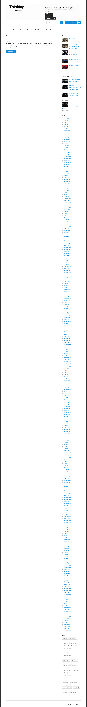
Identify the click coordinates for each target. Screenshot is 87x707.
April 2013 (66, 421)
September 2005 (67, 594)
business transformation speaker (69, 650)
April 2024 (66, 171)
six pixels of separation (67, 689)
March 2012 (66, 446)
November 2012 (67, 431)
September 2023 (67, 185)
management (71, 672)
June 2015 (66, 372)
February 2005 (67, 607)
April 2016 (66, 353)
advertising (65, 638)
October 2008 (67, 524)
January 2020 (67, 268)
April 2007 (66, 558)
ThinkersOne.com (50, 29)
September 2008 (67, 526)
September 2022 (67, 207)
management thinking (67, 680)
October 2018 (67, 296)
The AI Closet (72, 38)
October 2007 (67, 546)
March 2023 (66, 196)
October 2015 (67, 365)
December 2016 (67, 338)
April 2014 (66, 399)
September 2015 (67, 367)
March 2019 (66, 287)
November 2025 (67, 135)
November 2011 (67, 454)
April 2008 (66, 535)
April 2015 (66, 376)
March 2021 (66, 242)
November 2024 (67, 158)
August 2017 (67, 323)
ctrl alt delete (70, 653)
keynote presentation (67, 670)
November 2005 (67, 590)
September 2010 (67, 480)
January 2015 (67, 382)
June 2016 (66, 349)
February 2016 (67, 357)
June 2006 (66, 577)
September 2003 (67, 630)
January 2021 (67, 245)
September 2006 (67, 571)
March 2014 (66, 401)
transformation (65, 694)
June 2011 (66, 463)
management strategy (67, 677)
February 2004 (67, 624)
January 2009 (67, 518)
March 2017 (66, 332)
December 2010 (67, 474)
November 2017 (67, 317)
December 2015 (67, 361)
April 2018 (66, 308)
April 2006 (66, 581)
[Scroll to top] (84, 704)
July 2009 (66, 507)
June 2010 (66, 486)
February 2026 (67, 130)
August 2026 (67, 118)
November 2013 (67, 408)
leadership (65, 672)
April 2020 (66, 262)
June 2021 (66, 236)
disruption (74, 662)
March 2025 (66, 151)
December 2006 (67, 565)
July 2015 (66, 370)
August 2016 (67, 346)
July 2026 (66, 120)
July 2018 (66, 302)
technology (65, 692)
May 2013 (66, 420)
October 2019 (67, 274)
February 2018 (67, 312)
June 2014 (66, 395)
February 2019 (67, 289)
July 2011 (66, 461)
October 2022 (67, 206)
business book (65, 643)
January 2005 (67, 609)
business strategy (74, 645)
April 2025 (66, 149)
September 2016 (67, 344)
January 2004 (67, 626)
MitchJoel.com (39, 29)
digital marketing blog (67, 662)
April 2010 (66, 490)
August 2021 (67, 232)
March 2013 (66, 423)
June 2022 (66, 213)
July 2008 (66, 529)
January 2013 (67, 427)
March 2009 (66, 514)
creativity (64, 653)
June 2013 (66, 418)
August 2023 (67, 187)
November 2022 (67, 204)
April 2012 (66, 444)
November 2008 (67, 522)
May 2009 (66, 510)
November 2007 (67, 545)
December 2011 (67, 452)
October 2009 (67, 501)
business (68, 640)
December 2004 (67, 611)
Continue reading (10, 51)
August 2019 (67, 278)
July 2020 (66, 257)
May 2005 (66, 601)
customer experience (67, 655)
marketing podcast (73, 682)
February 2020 (67, 266)
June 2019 (66, 281)
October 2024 (67, 160)
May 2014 (66, 397)
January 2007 (67, 563)
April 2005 (66, 603)
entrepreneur (74, 665)
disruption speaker (66, 665)
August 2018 (67, 300)
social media (75, 689)
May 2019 (66, 283)
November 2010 (67, 476)
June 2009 (66, 509)
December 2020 (67, 247)
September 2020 (67, 253)
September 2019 (67, 276)
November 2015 (67, 363)
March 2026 (66, 128)
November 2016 (67, 340)
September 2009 (67, 503)
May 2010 (66, 488)
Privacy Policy (76, 704)
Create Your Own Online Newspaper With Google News (29, 43)
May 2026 (66, 124)
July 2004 (66, 620)
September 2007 (67, 548)
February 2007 (67, 562)
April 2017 (66, 331)
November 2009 (67, 499)
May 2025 (66, 147)
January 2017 (67, 336)
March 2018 (66, 310)
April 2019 (66, 285)
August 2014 (67, 391)
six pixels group (76, 687)
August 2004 (67, 618)
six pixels (70, 687)
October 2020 (67, 251)
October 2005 (67, 592)
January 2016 (67, 359)
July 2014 (66, 393)
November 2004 (67, 613)
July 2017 (66, 325)
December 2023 (67, 179)
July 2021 (66, 234)
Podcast (15, 29)
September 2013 (67, 412)
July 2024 (66, 166)
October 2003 (67, 628)
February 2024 (67, 175)
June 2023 (66, 190)
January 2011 (67, 473)
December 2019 (67, 270)
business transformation (67, 648)
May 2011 (66, 465)
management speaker (67, 675)
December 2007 (67, 543)
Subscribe (29, 29)
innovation (70, 667)
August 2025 (67, 141)
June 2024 (66, 168)
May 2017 (66, 329)
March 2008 (66, 537)
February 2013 (67, 425)
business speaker (66, 645)
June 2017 (66, 327)
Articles (22, 29)
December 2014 (67, 384)
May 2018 (66, 306)
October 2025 (67, 137)
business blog (74, 640)
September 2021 (67, 230)
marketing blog (65, 682)
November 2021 (67, 226)
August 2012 (67, 437)
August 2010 (67, 482)
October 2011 (67, 456)
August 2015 (67, 368)
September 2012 (67, 435)
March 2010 (66, 492)
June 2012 (66, 440)
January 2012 (67, 450)
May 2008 (66, 533)
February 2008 (67, 539)
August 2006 (67, 573)
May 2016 (66, 351)
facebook (64, 667)
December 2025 (67, 134)
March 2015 (66, 378)
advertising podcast (72, 638)
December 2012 (67, 429)
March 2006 (66, 582)
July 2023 (66, 189)
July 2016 (66, 348)
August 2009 (67, 505)
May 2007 (66, 556)
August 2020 (67, 255)
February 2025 (67, 152)
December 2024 (67, 156)
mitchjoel (64, 687)
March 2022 (66, 219)
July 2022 (66, 211)
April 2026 (66, 126)
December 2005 (67, 588)
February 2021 (67, 243)
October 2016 (67, 342)
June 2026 (66, 122)
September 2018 (67, 298)
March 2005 (66, 605)
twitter (71, 694)
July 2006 (66, 575)
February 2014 (67, 402)
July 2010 (66, 484)
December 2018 (67, 293)
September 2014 (67, 389)
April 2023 (66, 194)
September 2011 (67, 457)
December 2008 (67, 520)
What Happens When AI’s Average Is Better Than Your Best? (74, 46)
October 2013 (67, 410)
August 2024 (67, 164)
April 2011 (66, 467)
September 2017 (67, 321)
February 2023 (67, 198)
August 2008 (67, 527)
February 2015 (67, 380)
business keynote (73, 643)
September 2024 (67, 162)
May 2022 (66, 215)
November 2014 (67, 385)
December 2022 (67, 202)
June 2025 (66, 145)
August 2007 (67, 550)
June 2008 (66, 531)
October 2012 (67, 433)
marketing (74, 680)
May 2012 (66, 442)
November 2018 (67, 295)
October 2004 (67, 615)
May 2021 (66, 238)
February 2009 (67, 516)
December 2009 (67, 497)
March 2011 (66, 469)
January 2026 (67, 132)
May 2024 (66, 170)
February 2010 (67, 493)
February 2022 (67, 221)
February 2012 (67, 448)
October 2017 (67, 319)
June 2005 (66, 599)
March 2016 (66, 355)
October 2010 (67, 478)
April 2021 (66, 240)
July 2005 (66, 598)
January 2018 (67, 313)
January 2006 (67, 586)
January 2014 (67, 404)
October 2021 (67, 228)
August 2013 (67, 414)
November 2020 (67, 249)
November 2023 (67, 181)
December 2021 (67, 224)
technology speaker (72, 692)
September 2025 (67, 139)
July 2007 (66, 552)
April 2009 (66, 512)
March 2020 (66, 264)
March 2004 (66, 622)
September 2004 (67, 616)
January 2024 (67, 177)
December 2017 (67, 315)
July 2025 (66, 143)
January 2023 (67, 200)
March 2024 (66, 173)
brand (64, 640)
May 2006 (66, 579)
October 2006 (67, 569)
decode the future (66, 660)
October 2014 (67, 387)
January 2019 (67, 291)
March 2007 (66, 560)
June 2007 (66, 554)
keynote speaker (76, 670)
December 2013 (67, 406)
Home (8, 29)
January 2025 (67, 154)
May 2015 (66, 374)
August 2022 (67, 209)
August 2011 (66, 459)
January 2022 (67, 223)
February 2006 (67, 584)
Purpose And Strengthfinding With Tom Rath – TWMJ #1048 (75, 87)
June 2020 (66, 259)
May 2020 (66, 260)
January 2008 (67, 541)
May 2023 (66, 192)
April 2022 (66, 217)
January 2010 (67, 495)
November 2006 (67, 567)
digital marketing (74, 660)
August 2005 (67, 596)
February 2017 (67, 334)
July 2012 (66, 439)
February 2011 (67, 471)
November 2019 (67, 272)
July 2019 (66, 279)
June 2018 (66, 304)
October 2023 (67, 183)
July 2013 (66, 416)
